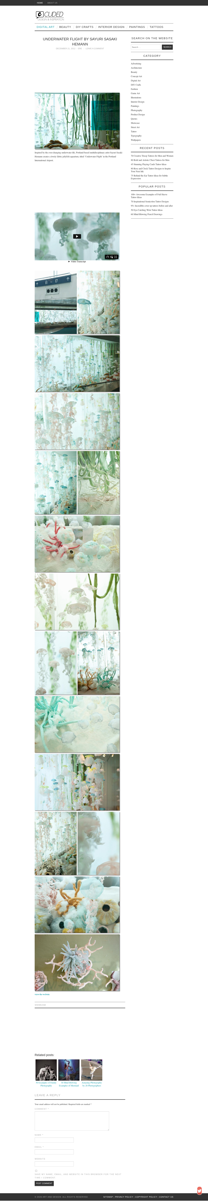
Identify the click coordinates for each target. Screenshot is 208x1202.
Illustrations (136, 97)
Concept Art (136, 76)
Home (40, 3)
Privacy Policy (124, 1197)
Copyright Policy (146, 1197)
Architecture (136, 67)
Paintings (137, 26)
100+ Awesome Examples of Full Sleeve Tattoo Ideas (149, 196)
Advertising (136, 63)
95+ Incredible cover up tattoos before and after (152, 205)
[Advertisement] (80, 70)
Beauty (65, 26)
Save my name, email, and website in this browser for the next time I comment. (78, 1176)
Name (39, 1135)
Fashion (134, 88)
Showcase (40, 1005)
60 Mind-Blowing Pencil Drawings (146, 214)
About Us (52, 3)
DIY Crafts (85, 26)
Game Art (135, 93)
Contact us (166, 1197)
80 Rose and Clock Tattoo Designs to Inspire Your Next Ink (151, 170)
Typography (136, 135)
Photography (136, 110)
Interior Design (111, 26)
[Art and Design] (49, 15)
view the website (42, 994)
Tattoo (134, 131)
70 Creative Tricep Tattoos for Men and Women (152, 155)
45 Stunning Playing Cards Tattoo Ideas (148, 164)
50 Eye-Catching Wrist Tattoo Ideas (147, 209)
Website (40, 1159)
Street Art (135, 127)
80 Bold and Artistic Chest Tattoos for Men (150, 159)
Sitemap (108, 1197)
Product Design (138, 114)
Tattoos (156, 26)
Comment (42, 1109)
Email (39, 1147)
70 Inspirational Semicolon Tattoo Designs (150, 201)
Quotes (134, 118)
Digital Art (46, 26)
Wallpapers (136, 139)
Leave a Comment (95, 48)
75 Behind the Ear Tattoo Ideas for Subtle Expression (149, 177)
